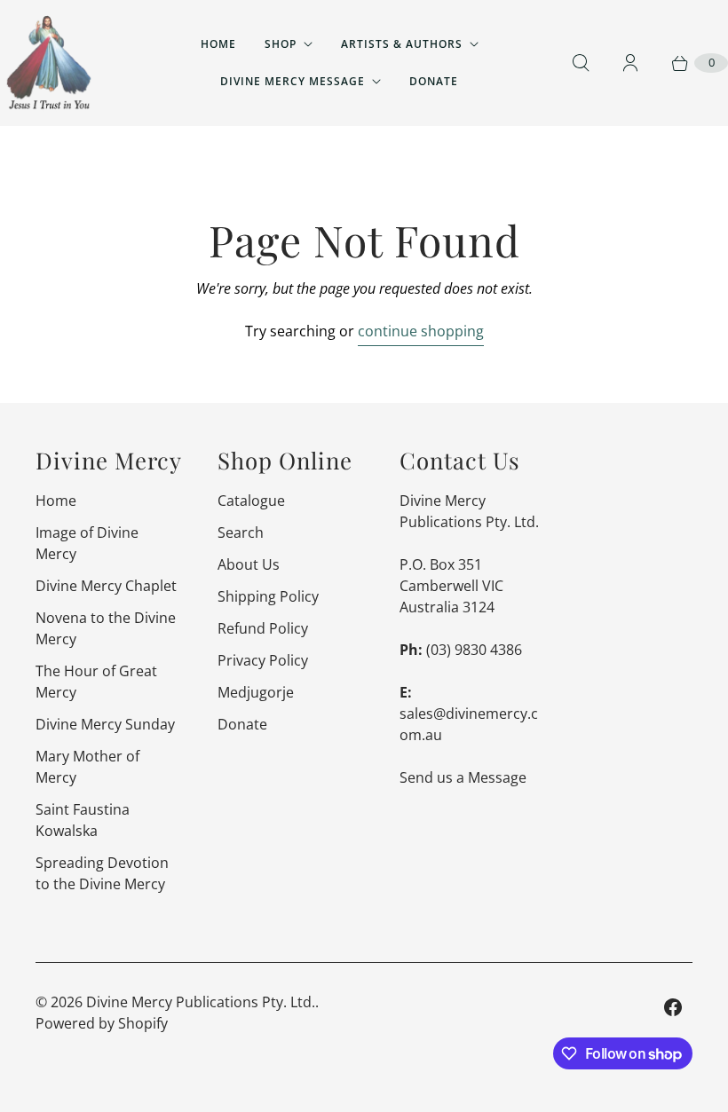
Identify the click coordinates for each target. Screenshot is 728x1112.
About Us (249, 564)
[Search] (580, 63)
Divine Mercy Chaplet (106, 585)
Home (218, 43)
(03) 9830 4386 (474, 649)
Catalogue (251, 500)
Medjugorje (256, 692)
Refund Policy (263, 628)
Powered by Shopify (102, 1023)
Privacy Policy (263, 660)
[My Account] (630, 63)
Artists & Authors (402, 43)
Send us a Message (463, 777)
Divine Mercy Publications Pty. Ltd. (200, 1002)
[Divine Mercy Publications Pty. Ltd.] (49, 63)
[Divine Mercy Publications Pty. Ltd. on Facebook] (672, 1007)
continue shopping (421, 331)
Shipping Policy (268, 596)
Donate (433, 81)
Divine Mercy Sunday (105, 724)
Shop (281, 43)
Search (241, 532)
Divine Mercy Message (292, 81)
